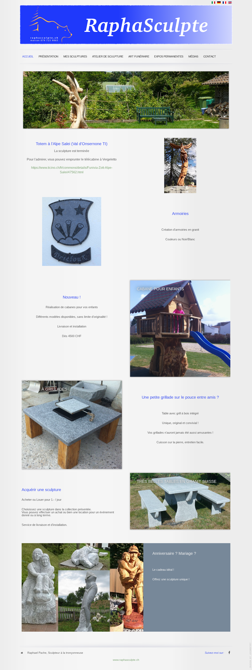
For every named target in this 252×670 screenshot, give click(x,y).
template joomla (250, 655)
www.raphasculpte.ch (126, 659)
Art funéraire (138, 56)
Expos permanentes (168, 56)
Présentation (48, 56)
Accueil (27, 56)
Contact (209, 56)
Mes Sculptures (75, 56)
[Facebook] (229, 653)
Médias (193, 56)
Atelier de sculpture (107, 56)
